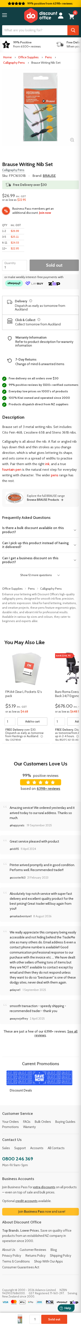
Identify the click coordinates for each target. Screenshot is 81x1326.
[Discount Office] (40, 15)
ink (47, 464)
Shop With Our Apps (48, 1261)
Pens (48, 57)
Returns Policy (35, 1256)
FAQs (26, 1122)
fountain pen (11, 469)
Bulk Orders (43, 1122)
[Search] (73, 30)
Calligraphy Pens (14, 63)
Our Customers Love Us (40, 763)
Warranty (29, 1127)
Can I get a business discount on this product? (30, 560)
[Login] (61, 15)
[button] (4, 15)
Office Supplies (28, 57)
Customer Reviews (33, 1250)
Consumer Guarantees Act (20, 1267)
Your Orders (10, 1122)
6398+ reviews (48, 788)
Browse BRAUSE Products (43, 500)
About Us (8, 1250)
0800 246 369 (17, 1159)
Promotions (10, 1127)
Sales (6, 1148)
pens (54, 475)
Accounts (36, 1148)
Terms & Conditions (16, 1261)
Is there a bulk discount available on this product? (33, 530)
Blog (54, 1250)
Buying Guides (65, 1122)
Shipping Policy (60, 1256)
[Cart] (71, 16)
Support (20, 1148)
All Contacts (56, 1148)
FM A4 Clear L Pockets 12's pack (23, 694)
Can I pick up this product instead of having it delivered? (35, 545)
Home (7, 57)
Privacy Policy (11, 1256)
